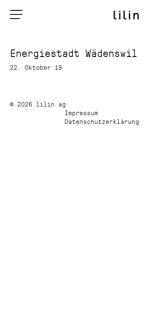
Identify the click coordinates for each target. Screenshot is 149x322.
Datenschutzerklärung (102, 121)
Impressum (81, 112)
